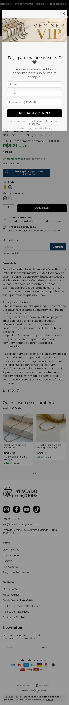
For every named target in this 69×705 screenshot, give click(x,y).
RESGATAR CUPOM (34, 113)
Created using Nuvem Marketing (34, 128)
